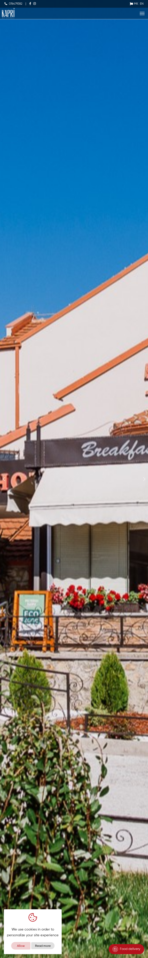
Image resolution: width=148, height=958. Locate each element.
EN (142, 3)
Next (143, 477)
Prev (3, 477)
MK (136, 3)
